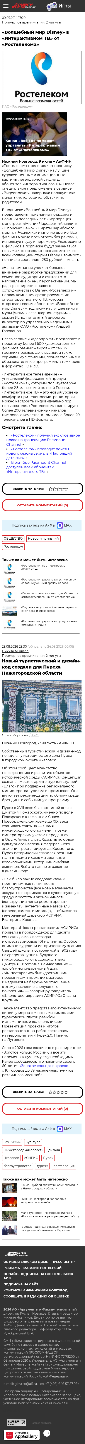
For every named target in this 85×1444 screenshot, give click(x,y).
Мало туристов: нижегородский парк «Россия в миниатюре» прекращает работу (50, 1214)
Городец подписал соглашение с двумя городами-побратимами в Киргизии (48, 1228)
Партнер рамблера (41, 1423)
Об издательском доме (25, 1262)
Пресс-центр (63, 1262)
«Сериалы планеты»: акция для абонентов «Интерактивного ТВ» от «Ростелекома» (49, 595)
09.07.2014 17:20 (14, 18)
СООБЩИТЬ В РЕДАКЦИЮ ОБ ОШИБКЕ (36, 1296)
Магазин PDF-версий (42, 1268)
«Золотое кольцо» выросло (43, 1066)
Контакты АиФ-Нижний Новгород (35, 1290)
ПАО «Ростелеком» (17, 106)
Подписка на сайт (20, 1284)
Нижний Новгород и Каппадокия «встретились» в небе (43, 1200)
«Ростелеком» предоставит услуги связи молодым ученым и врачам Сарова (48, 581)
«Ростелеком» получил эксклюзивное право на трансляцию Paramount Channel (43, 440)
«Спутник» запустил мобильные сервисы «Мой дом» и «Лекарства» (48, 609)
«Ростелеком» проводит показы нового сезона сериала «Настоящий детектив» (39, 453)
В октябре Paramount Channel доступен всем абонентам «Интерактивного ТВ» (36, 467)
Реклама (11, 1268)
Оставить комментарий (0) (42, 505)
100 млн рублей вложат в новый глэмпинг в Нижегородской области (49, 1186)
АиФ (35, 735)
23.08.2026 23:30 (14, 647)
